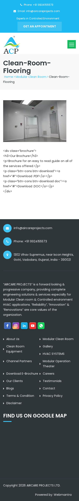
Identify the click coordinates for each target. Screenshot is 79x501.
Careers (48, 373)
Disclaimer (14, 403)
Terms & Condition (20, 396)
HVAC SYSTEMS (53, 354)
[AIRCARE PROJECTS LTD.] (11, 45)
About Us (12, 339)
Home (8, 77)
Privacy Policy (53, 396)
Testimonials (52, 381)
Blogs (10, 388)
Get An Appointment (39, 26)
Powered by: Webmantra (53, 495)
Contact (49, 388)
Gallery (48, 346)
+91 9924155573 (43, 5)
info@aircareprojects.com (43, 11)
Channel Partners (19, 361)
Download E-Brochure (22, 373)
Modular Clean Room (31, 77)
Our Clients (14, 381)
